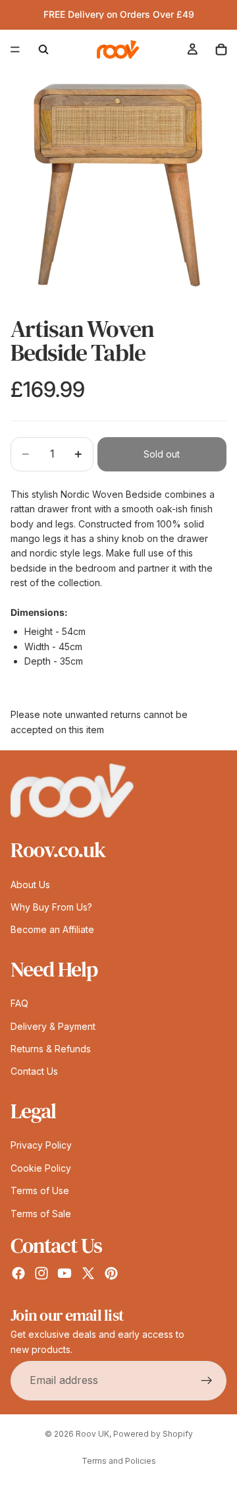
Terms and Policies (119, 1461)
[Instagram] (41, 1273)
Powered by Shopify (153, 1434)
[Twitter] (88, 1273)
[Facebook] (18, 1273)
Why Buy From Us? (51, 907)
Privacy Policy (41, 1145)
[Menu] (15, 49)
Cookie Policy (41, 1168)
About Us (30, 884)
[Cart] (221, 49)
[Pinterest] (111, 1273)
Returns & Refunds (51, 1048)
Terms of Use (40, 1190)
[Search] (43, 49)
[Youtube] (64, 1273)
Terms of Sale (41, 1213)
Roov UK (92, 1434)
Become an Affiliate (52, 930)
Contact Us (34, 1071)
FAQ (19, 1003)
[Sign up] (207, 1381)
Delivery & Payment (53, 1026)
